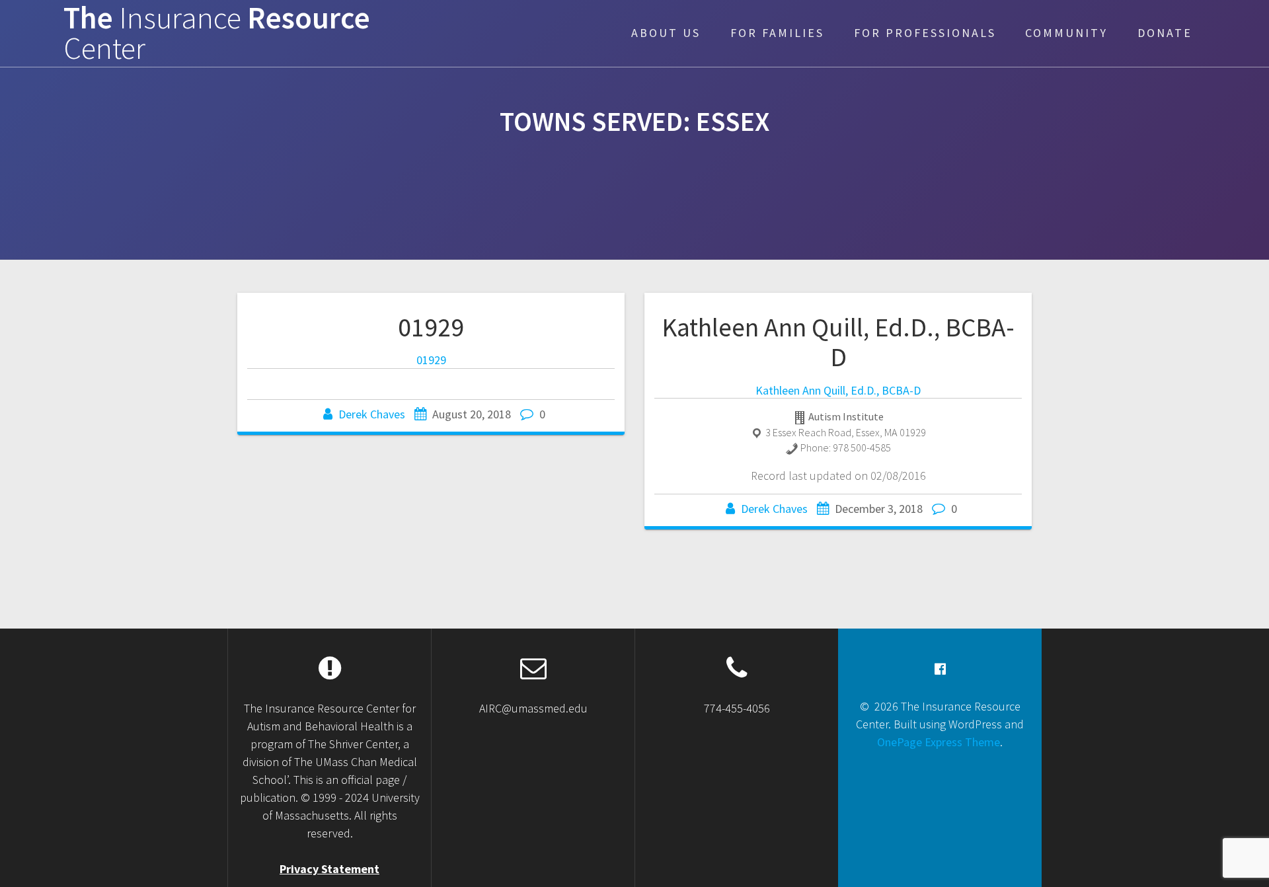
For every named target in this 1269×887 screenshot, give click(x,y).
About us (666, 32)
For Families (777, 32)
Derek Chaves (371, 414)
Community (1066, 32)
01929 (431, 327)
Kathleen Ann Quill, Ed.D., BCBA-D (838, 342)
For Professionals (925, 32)
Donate (1164, 32)
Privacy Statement (329, 868)
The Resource (216, 34)
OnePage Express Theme (938, 742)
